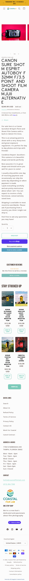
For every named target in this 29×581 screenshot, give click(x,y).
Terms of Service (9, 417)
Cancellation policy (15, 574)
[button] (4, 8)
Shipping (4, 109)
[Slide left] (10, 54)
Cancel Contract (9, 435)
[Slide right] (18, 54)
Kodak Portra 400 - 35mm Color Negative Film (7, 361)
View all (14, 387)
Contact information (15, 571)
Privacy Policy (8, 421)
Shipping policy (15, 568)
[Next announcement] (25, 3)
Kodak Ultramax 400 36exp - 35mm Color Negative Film (8, 315)
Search (5, 403)
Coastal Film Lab (13, 560)
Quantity (5, 224)
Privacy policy (9, 565)
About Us (6, 408)
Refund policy (18, 562)
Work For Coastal (9, 430)
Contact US (7, 426)
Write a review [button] (14, 275)
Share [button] (6, 120)
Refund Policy (8, 412)
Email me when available (14, 250)
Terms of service (21, 565)
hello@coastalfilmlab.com (14, 480)
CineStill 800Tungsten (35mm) (21, 358)
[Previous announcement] (3, 3)
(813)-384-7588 (9, 484)
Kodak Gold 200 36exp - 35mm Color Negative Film (21, 315)
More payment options (14, 246)
